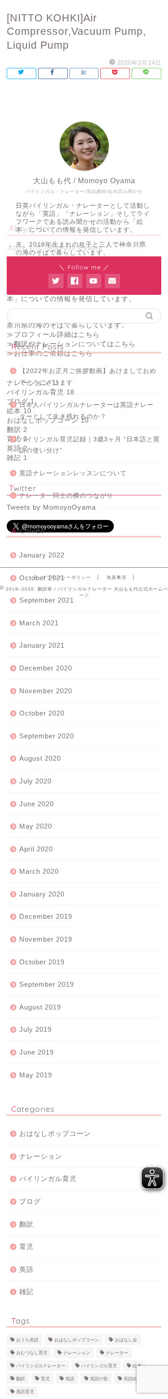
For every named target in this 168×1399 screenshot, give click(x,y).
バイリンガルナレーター (40, 1365)
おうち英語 (27, 1339)
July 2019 (35, 1029)
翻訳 (26, 1224)
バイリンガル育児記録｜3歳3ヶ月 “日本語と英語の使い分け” (89, 445)
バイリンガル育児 (48, 1178)
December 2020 (45, 668)
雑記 (26, 1291)
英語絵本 (133, 1378)
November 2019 (45, 939)
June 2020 (36, 804)
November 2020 (45, 691)
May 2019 (35, 1075)
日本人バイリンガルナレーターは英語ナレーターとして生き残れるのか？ (86, 411)
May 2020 (35, 826)
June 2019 (36, 1052)
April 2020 (36, 849)
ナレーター (117, 1352)
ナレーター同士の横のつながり (66, 495)
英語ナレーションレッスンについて (73, 473)
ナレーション (40, 1156)
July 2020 (35, 781)
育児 (26, 1246)
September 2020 (46, 736)
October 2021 (42, 578)
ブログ (30, 1201)
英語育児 (25, 1391)
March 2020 (39, 871)
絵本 (137, 1365)
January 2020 (42, 894)
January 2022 (42, 555)
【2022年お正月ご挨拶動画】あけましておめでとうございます (87, 377)
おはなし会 (126, 1339)
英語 (26, 1269)
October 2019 (42, 962)
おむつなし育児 (31, 1352)
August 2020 (40, 758)
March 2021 (39, 623)
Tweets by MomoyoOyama (51, 507)
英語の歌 (99, 1378)
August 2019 (40, 1007)
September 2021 (46, 600)
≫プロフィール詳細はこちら (53, 334)
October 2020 (42, 713)
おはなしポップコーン (55, 1133)
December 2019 (45, 916)
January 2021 (42, 645)
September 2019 (46, 984)
